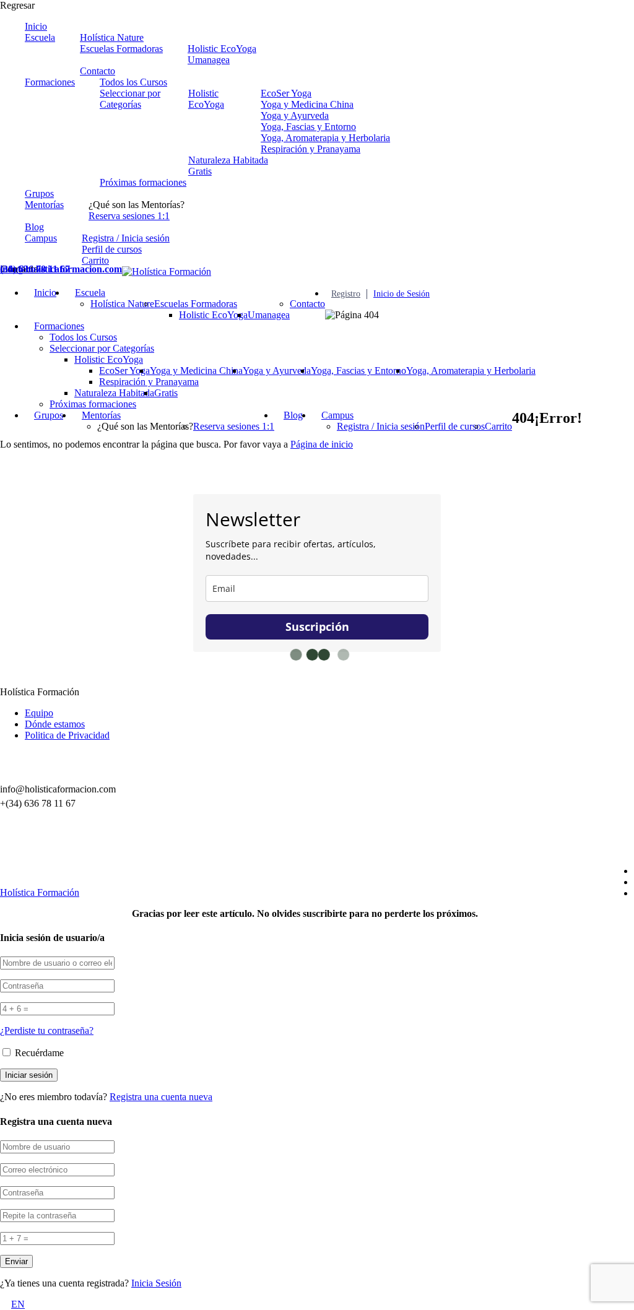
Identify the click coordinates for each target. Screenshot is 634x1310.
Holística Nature (112, 37)
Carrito (95, 260)
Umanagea (209, 59)
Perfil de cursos (112, 249)
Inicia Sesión (156, 1283)
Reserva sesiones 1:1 (129, 215)
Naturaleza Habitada (228, 160)
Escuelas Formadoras (121, 48)
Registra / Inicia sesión (126, 238)
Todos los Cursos (133, 82)
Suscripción (317, 626)
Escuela (40, 37)
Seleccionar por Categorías (130, 99)
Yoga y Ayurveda (295, 115)
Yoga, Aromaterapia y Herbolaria (325, 137)
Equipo (39, 713)
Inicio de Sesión (401, 293)
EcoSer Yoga (286, 93)
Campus (41, 238)
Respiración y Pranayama (310, 149)
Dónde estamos (55, 724)
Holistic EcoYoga (222, 48)
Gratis (200, 171)
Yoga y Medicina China (307, 104)
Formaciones (50, 82)
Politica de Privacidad (67, 735)
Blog (34, 227)
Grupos (39, 193)
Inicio (36, 26)
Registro (345, 293)
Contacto (97, 71)
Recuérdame (38, 1053)
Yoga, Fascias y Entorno (308, 126)
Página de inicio (321, 444)
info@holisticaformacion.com (61, 269)
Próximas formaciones (143, 182)
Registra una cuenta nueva (161, 1096)
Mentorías (44, 204)
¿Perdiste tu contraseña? (46, 1030)
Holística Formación (39, 892)
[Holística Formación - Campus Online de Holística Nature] (166, 271)
